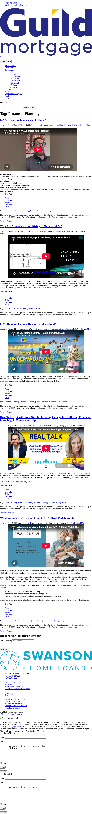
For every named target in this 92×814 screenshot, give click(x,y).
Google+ (8, 198)
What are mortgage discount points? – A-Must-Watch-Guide (37, 517)
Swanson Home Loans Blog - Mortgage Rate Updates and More (65, 125)
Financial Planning (22, 211)
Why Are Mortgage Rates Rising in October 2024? (31, 226)
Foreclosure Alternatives (14, 686)
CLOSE (3, 772)
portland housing (41, 402)
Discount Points (11, 621)
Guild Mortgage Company (12, 714)
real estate (52, 402)
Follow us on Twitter (13, 701)
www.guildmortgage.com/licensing (13, 727)
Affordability (9, 211)
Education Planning (25, 502)
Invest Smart (48, 621)
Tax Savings (62, 402)
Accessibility (9, 684)
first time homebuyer (38, 211)
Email (7, 207)
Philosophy (9, 68)
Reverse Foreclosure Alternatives (17, 689)
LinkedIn (8, 200)
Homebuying (38, 621)
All (11, 72)
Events (7, 92)
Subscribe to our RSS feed (15, 699)
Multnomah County (27, 402)
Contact (8, 89)
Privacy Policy (10, 693)
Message (3, 763)
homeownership (55, 502)
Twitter (7, 202)
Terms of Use (10, 695)
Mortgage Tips (59, 621)
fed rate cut (9, 308)
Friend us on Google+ (13, 708)
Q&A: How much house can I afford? (23, 119)
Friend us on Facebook (13, 704)
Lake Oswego (15, 76)
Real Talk (65, 502)
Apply (7, 96)
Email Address (5, 641)
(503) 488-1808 (11, 3)
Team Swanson (10, 66)
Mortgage (50, 211)
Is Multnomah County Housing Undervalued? (28, 323)
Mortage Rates (34, 308)
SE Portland (14, 83)
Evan (37, 125)
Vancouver (14, 87)
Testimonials (9, 70)
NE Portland (14, 85)
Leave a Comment (7, 221)
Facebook (8, 205)
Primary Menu (6, 61)
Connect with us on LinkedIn (16, 706)
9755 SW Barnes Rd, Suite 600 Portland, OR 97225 (17, 675)
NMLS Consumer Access (14, 682)
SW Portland (14, 79)
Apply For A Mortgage (13, 94)
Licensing (8, 691)
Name (2, 737)
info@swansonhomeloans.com (16, 5)
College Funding (11, 502)
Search (7, 98)
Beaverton (13, 74)
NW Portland (15, 81)
